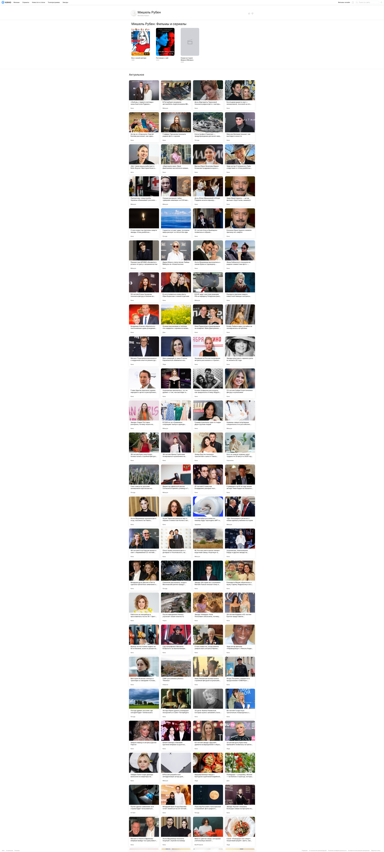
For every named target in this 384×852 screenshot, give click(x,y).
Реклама (17, 850)
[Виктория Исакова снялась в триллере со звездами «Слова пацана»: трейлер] (144, 672)
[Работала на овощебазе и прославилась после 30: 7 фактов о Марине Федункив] (144, 608)
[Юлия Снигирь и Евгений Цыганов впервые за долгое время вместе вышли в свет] (176, 736)
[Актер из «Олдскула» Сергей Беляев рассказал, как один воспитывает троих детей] (144, 127)
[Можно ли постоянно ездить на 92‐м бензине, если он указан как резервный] (144, 640)
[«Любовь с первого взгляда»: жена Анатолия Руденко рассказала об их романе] (144, 95)
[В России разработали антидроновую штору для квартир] (176, 768)
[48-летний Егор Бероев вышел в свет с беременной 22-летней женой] (144, 544)
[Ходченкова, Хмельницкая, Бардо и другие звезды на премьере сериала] (240, 544)
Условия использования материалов (359, 850)
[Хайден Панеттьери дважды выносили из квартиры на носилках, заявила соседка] (144, 768)
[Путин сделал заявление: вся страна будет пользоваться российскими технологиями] (144, 800)
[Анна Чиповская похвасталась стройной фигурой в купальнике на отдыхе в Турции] (208, 672)
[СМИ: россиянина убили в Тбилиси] (176, 672)
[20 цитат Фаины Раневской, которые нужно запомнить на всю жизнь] (208, 704)
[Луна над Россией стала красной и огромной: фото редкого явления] (208, 800)
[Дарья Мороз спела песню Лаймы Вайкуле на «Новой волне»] (176, 255)
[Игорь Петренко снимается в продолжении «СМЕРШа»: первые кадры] (240, 672)
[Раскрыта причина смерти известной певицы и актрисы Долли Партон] (240, 287)
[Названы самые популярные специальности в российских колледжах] (240, 415)
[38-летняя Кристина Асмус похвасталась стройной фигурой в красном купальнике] (144, 448)
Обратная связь (375, 850)
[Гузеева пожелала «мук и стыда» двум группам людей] (208, 415)
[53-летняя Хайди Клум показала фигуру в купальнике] (240, 383)
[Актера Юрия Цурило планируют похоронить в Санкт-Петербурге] (176, 704)
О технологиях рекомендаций (317, 850)
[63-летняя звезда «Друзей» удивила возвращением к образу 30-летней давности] (208, 736)
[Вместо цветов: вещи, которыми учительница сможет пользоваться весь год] (208, 832)
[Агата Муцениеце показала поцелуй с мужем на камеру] (176, 832)
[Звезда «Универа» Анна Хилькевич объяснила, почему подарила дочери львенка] (208, 608)
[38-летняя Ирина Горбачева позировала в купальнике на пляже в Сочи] (176, 448)
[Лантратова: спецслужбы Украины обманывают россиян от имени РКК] (144, 191)
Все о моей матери (138, 58)
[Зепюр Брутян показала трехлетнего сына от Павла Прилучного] (208, 448)
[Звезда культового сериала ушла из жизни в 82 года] (240, 351)
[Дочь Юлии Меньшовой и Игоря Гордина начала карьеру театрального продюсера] (208, 191)
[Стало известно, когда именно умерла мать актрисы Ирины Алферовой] (208, 640)
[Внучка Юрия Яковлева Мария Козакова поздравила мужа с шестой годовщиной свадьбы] (208, 159)
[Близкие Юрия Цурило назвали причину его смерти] (240, 223)
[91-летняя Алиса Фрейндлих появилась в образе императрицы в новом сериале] (208, 223)
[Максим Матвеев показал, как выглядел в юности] (240, 127)
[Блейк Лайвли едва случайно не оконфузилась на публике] (240, 319)
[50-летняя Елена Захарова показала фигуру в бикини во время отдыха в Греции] (144, 287)
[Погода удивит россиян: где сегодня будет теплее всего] (144, 704)
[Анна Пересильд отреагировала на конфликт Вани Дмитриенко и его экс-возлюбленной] (208, 319)
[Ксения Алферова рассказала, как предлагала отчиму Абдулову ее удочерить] (208, 383)
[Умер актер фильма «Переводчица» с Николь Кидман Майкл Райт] (240, 640)
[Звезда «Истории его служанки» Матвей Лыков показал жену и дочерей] (208, 576)
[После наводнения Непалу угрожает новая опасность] (176, 608)
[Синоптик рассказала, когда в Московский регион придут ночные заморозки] (176, 576)
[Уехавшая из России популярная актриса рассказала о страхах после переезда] (208, 351)
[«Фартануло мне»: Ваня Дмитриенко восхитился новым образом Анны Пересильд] (176, 159)
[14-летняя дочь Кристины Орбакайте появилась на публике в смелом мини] (240, 736)
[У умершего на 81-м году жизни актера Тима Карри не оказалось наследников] (240, 480)
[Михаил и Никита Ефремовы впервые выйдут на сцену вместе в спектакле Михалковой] (144, 832)
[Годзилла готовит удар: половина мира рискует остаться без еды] (176, 223)
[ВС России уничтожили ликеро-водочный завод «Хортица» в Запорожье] (208, 544)
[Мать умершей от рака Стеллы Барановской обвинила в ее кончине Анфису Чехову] (176, 351)
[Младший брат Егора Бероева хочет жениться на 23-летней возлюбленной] (176, 800)
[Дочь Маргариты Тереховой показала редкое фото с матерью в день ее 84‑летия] (208, 95)
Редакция (305, 850)
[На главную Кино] (7, 2)
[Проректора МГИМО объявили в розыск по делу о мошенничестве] (144, 255)
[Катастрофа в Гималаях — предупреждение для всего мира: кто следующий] (208, 127)
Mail (3, 850)
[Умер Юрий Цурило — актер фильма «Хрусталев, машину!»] (240, 191)
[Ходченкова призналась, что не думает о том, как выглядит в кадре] (176, 383)
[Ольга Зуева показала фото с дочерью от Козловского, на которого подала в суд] (176, 544)
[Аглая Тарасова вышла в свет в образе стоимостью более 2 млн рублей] (176, 512)
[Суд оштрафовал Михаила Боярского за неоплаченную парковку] (176, 640)
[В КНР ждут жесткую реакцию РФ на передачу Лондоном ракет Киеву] (208, 287)
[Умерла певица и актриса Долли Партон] (144, 736)
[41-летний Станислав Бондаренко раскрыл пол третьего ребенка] (208, 480)
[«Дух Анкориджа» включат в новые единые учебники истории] (240, 512)
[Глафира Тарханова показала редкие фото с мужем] (176, 127)
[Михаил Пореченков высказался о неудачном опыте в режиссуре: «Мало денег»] (144, 351)
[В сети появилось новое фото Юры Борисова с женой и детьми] (176, 287)
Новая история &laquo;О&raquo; (187, 59)
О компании (9, 850)
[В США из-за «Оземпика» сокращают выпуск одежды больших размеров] (176, 415)
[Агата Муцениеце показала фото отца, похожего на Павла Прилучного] (144, 512)
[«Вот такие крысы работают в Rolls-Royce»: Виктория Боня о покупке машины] (144, 159)
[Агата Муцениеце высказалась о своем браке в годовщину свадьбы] (208, 255)
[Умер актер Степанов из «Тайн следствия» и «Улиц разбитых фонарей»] (240, 159)
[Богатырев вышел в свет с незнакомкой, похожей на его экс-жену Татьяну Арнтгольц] (240, 95)
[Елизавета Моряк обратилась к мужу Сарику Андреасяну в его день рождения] (240, 576)
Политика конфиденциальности (337, 850)
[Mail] (3, 2)
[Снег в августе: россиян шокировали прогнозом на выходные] (144, 480)
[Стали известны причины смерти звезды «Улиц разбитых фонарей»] (144, 223)
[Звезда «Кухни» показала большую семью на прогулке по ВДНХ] (240, 800)
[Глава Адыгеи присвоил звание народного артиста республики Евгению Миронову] (144, 383)
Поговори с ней (162, 58)
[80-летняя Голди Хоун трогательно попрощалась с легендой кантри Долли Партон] (240, 704)
